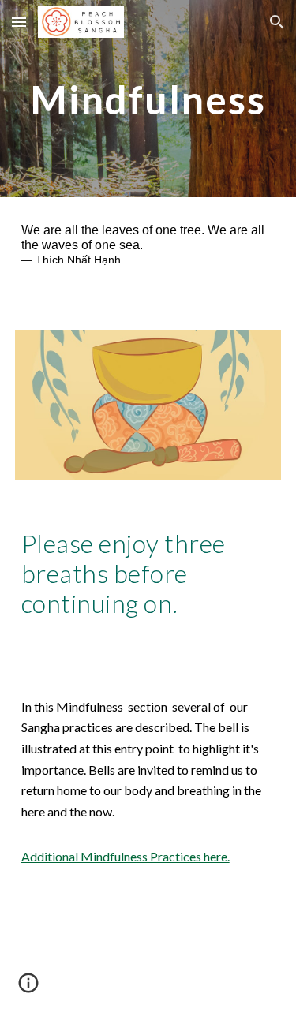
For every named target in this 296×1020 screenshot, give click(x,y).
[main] (148, 98)
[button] (19, 21)
